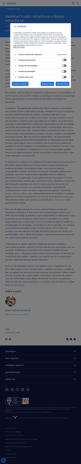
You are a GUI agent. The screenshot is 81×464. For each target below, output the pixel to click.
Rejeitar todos (47, 84)
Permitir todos (62, 84)
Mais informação (19, 47)
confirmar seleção (20, 84)
